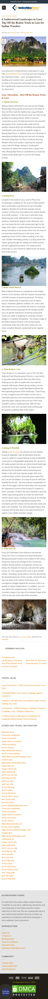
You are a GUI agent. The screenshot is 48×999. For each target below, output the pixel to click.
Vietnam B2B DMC (9, 966)
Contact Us (6, 936)
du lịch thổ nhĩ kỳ (9, 793)
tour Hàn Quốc (8, 802)
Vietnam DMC (7, 963)
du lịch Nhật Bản (8, 805)
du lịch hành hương (10, 796)
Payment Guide (8, 945)
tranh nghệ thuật (8, 772)
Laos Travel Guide (9, 16)
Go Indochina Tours (14, 74)
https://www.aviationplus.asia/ (14, 763)
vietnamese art (8, 766)
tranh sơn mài (7, 784)
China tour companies (11, 735)
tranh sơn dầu (7, 781)
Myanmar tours (8, 732)
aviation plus (7, 760)
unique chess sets (9, 769)
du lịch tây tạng (8, 787)
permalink (5, 639)
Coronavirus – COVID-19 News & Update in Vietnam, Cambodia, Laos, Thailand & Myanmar (24, 709)
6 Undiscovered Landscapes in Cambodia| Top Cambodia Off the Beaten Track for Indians (21, 717)
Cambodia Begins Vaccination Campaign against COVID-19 (22, 694)
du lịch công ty (8, 747)
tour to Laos (14, 452)
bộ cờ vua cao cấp (9, 775)
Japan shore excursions (11, 741)
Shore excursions (9, 738)
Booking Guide (8, 939)
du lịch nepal (7, 790)
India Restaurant (8, 969)
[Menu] (4, 8)
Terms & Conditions (10, 942)
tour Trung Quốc (8, 799)
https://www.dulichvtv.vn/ (12, 750)
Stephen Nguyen (26, 32)
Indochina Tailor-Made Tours (13, 948)
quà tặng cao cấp (9, 778)
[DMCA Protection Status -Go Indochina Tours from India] (24, 991)
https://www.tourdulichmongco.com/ (16, 757)
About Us (5, 933)
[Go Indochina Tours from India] (26, 8)
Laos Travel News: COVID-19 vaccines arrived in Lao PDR (24, 686)
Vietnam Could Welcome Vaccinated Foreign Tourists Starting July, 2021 (24, 702)
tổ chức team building (11, 753)
